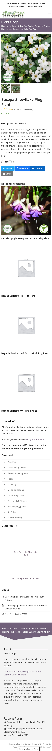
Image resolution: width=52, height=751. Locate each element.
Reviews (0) (20, 123)
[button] (49, 14)
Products (12, 26)
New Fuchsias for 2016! (18, 735)
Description (7, 123)
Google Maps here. (35, 439)
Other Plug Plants (25, 26)
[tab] (7, 123)
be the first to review (22, 109)
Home (3, 26)
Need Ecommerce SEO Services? (37, 747)
